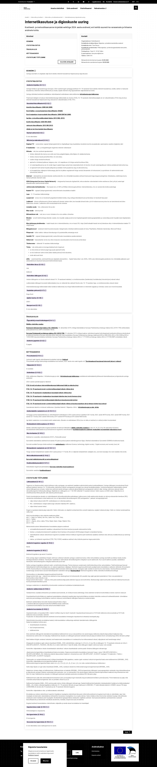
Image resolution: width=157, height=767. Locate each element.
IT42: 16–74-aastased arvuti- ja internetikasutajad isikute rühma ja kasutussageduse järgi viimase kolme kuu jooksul (66, 404)
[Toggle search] (136, 8)
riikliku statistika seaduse (80, 428)
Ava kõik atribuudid (66, 62)
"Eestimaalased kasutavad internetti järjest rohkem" (103, 361)
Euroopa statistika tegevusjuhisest (62, 467)
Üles (126, 732)
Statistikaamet (86, 8)
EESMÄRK (29, 41)
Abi (104, 2)
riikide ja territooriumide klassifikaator (39, 129)
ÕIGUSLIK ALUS (31, 49)
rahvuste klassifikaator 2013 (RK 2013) (39, 125)
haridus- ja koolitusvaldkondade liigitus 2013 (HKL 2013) (45, 118)
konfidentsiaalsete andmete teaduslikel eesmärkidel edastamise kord (97, 429)
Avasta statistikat (57, 8)
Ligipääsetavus (96, 2)
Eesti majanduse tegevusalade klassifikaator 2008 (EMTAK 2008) (48, 114)
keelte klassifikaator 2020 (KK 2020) (38, 122)
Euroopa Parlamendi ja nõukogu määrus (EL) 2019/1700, (45, 333)
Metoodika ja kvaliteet (37, 17)
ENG (137, 2)
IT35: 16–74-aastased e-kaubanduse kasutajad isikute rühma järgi (48, 393)
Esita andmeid (72, 8)
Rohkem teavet (33, 755)
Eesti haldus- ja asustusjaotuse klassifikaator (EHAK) (44, 111)
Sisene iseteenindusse (120, 2)
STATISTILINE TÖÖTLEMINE (35, 57)
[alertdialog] (45, 755)
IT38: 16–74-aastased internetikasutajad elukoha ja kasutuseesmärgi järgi (51, 400)
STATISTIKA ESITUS (33, 45)
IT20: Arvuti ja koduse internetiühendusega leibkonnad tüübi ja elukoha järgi (52, 385)
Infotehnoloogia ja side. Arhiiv (88, 407)
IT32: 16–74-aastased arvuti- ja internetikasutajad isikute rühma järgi (50, 389)
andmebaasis (60, 444)
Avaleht (27, 17)
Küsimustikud (75, 571)
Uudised (65, 359)
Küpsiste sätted (96, 755)
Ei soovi (33, 761)
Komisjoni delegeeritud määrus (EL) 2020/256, (42, 328)
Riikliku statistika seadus (34, 324)
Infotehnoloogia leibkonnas (89, 94)
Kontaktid (109, 2)
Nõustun (46, 761)
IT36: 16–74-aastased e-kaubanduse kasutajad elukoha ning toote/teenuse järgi (53, 396)
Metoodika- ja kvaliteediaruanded (54, 17)
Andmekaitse (95, 751)
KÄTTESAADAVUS (32, 53)
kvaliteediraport (45, 470)
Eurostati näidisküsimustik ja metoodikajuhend (42, 459)
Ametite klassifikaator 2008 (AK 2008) (39, 107)
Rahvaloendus (99, 8)
